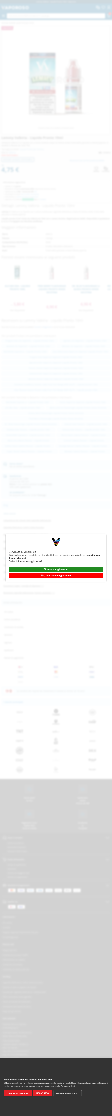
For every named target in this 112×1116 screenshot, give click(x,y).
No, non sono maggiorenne (56, 575)
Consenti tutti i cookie (18, 1093)
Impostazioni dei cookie (67, 1093)
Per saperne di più (68, 1086)
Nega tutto (42, 1093)
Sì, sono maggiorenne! (56, 569)
